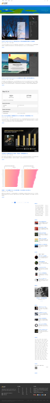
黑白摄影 (43, 342)
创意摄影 (36, 340)
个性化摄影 (38, 341)
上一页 (12, 202)
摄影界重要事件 (45, 350)
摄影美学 (45, 351)
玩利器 (23, 394)
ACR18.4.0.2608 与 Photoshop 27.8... (39, 206)
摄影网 (47, 353)
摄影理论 (36, 351)
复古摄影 (45, 340)
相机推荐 (38, 358)
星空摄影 (45, 358)
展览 (30, 391)
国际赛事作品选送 (37, 342)
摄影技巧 (41, 350)
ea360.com (9, 401)
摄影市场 (38, 353)
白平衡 (35, 339)
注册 (11, 0)
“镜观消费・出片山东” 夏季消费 (42, 238)
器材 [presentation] (39, 254)
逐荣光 (30, 392)
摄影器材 (36, 352)
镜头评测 (38, 344)
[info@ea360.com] (47, 0)
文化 (18, 390)
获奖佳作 (37, 343)
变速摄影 (40, 339)
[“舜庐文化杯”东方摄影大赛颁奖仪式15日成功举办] (40, 394)
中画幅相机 (44, 359)
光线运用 (44, 341)
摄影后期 (36, 350)
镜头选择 (41, 344)
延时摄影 (36, 359)
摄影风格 (38, 349)
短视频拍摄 (38, 340)
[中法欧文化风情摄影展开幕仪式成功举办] (33, 394)
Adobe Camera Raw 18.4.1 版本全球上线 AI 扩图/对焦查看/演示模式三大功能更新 (18, 41)
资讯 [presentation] (36, 254)
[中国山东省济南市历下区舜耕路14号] (45, 0)
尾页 (28, 202)
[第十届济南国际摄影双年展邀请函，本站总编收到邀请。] (41, 394)
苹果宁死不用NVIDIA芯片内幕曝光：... (39, 215)
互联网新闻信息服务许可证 (10, 400)
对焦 (40, 340)
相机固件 (36, 358)
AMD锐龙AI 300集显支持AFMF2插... (43, 329)
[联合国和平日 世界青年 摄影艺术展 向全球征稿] (36, 394)
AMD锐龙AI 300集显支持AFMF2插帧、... (39, 208)
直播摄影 (41, 359)
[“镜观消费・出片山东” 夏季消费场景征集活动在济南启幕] (37, 394)
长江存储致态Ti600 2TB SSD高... (43, 312)
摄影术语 (45, 353)
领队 (26, 390)
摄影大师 (36, 349)
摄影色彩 (41, 352)
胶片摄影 (36, 344)
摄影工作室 (41, 349)
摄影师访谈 (46, 352)
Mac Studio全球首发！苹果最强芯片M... (39, 207)
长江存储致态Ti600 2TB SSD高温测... (39, 213)
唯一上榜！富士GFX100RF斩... (42, 267)
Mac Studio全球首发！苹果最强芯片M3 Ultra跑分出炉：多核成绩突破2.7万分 (17, 115)
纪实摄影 (42, 343)
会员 (35, 343)
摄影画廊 (38, 350)
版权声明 (38, 400)
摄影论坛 (43, 351)
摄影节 (42, 350)
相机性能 (41, 358)
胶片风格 (47, 343)
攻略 (26, 391)
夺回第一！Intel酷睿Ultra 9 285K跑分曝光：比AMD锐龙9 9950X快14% (16, 190)
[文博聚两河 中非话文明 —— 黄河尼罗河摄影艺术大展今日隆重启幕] (39, 394)
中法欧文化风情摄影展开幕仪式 (42, 221)
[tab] (36, 254)
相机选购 (43, 358)
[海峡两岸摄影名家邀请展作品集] (42, 394)
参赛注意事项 (45, 339)
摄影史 (35, 353)
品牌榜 (23, 392)
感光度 (47, 340)
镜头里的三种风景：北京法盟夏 (42, 227)
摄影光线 (46, 349)
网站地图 (34, 400)
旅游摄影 (44, 344)
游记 (26, 393)
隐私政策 (41, 400)
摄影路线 (41, 351)
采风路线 (43, 339)
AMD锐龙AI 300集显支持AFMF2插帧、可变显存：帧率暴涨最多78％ (15, 153)
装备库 (23, 393)
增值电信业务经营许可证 (4, 400)
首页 (42, 10)
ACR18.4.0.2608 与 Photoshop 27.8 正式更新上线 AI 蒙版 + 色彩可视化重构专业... (18, 78)
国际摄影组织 (40, 342)
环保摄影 (46, 342)
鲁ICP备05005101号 (15, 400)
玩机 (45, 10)
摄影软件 (38, 352)
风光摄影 (43, 340)
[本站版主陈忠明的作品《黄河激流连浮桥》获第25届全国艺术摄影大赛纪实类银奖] (45, 394)
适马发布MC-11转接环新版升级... (43, 318)
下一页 (25, 202)
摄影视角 (40, 353)
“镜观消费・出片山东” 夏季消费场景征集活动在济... (39, 392)
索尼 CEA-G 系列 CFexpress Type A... (39, 214)
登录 (9, 0)
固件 (40, 341)
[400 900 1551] (46, 0)
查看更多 (3, 47)
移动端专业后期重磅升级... (42, 261)
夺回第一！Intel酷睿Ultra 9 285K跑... (39, 209)
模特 (46, 344)
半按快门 (38, 339)
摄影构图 (43, 349)
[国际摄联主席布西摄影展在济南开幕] (44, 394)
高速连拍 (36, 341)
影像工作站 (38, 359)
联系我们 (31, 400)
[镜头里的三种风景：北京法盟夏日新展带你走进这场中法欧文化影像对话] (35, 394)
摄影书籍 (43, 353)
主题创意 (46, 359)
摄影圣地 (43, 352)
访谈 (18, 391)
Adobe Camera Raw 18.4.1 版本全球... (39, 205)
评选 (30, 390)
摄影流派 (38, 351)
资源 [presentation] (42, 254)
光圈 (42, 341)
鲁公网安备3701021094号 (21, 400)
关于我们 (28, 400)
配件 (47, 10)
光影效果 (46, 341)
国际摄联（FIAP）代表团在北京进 (43, 244)
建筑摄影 (44, 343)
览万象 (19, 392)
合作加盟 (44, 400)
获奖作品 (40, 343)
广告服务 (47, 400)
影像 (26, 392)
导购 (22, 390)
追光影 (26, 394)
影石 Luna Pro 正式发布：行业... (43, 278)
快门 (42, 344)
